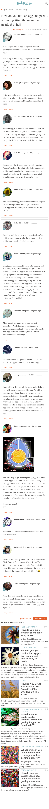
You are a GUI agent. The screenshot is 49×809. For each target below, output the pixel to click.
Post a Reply (40, 618)
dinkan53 (17, 223)
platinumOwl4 (19, 311)
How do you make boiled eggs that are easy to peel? (32, 633)
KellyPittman (19, 153)
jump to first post (26, 618)
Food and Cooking (29, 627)
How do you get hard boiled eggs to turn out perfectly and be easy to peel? (31, 656)
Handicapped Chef (21, 519)
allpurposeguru (20, 375)
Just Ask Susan (20, 116)
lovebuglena (19, 83)
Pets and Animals (28, 770)
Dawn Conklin (19, 254)
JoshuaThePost (20, 34)
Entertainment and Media (32, 747)
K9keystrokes (19, 426)
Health (24, 681)
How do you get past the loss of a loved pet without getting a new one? (31, 777)
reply (5, 75)
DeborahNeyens (20, 189)
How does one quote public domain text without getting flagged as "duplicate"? (31, 719)
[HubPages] (24, 3)
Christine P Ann (20, 547)
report (10, 75)
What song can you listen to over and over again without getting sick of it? (31, 754)
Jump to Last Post (17, 29)
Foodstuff (18, 347)
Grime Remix (19, 584)
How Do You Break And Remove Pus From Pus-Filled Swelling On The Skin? (31, 689)
